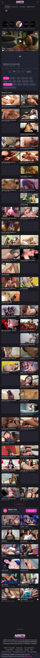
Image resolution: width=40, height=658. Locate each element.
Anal (15, 84)
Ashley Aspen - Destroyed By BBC (27, 372)
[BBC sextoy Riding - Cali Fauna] (11, 325)
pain (31, 81)
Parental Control (6, 652)
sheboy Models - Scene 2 (8, 442)
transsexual (24, 78)
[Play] (20, 41)
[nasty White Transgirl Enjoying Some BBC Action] (11, 480)
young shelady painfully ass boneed (27, 120)
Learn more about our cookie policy (27, 641)
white (5, 81)
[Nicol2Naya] (11, 580)
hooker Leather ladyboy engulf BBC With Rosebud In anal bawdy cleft (9, 232)
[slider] (20, 50)
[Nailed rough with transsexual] (29, 213)
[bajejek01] (11, 536)
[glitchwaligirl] (29, 595)
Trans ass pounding (7, 302)
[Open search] (37, 2)
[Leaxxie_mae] (29, 566)
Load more (20, 504)
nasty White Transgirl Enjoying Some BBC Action (9, 484)
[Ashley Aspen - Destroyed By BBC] (29, 368)
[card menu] (19, 107)
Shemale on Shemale (10, 87)
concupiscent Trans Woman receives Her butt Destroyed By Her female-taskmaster (9, 428)
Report (29, 72)
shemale (12, 78)
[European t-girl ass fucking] (29, 354)
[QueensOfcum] (29, 580)
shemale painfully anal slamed (9, 162)
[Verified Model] (29, 199)
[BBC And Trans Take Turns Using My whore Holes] (29, 185)
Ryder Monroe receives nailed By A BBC (28, 316)
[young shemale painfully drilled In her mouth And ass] (29, 424)
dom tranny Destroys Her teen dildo (27, 456)
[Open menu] (2, 2)
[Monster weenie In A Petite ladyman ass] (11, 396)
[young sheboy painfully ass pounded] (29, 143)
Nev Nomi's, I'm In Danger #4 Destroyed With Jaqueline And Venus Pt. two (27, 498)
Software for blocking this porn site (12, 643)
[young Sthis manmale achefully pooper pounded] (11, 101)
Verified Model (24, 204)
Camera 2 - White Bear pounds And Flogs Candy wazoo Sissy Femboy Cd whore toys (9, 498)
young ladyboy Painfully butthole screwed (9, 288)
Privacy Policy (19, 650)
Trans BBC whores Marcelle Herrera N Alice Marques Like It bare (27, 470)
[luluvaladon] (29, 551)
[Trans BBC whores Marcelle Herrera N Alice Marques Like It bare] (29, 466)
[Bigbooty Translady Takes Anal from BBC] (29, 382)
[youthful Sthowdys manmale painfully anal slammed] (29, 129)
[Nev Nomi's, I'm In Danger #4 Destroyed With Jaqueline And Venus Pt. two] (29, 494)
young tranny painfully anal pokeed (27, 106)
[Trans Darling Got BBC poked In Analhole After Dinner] (29, 325)
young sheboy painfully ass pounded (28, 148)
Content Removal (29, 648)
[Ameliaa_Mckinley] (11, 522)
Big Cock (25, 84)
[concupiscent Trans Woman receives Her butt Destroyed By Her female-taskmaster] (11, 424)
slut (10, 81)
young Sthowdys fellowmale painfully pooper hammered (9, 120)
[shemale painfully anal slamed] (11, 157)
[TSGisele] (11, 551)
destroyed (25, 81)
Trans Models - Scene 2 (26, 176)
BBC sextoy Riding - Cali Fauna (9, 330)
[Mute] (4, 34)
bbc (31, 78)
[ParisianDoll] (29, 536)
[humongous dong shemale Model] (29, 340)
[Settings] (36, 33)
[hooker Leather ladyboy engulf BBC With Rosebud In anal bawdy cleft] (11, 227)
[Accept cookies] (36, 655)
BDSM (19, 84)
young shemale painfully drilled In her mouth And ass (28, 428)
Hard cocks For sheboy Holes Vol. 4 (27, 246)
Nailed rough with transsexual (27, 218)
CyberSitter (34, 643)
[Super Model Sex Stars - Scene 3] (11, 255)
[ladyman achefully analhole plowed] (11, 143)
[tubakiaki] (11, 595)
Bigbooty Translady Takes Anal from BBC (27, 386)
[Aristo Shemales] (20, 2)
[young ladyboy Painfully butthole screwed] (11, 283)
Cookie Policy (9, 650)
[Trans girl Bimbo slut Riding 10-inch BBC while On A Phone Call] (29, 255)
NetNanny (27, 643)
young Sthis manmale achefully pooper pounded (9, 106)
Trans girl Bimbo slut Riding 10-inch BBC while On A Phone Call (28, 260)
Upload (26, 650)
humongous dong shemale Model (27, 344)
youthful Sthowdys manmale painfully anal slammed (27, 134)
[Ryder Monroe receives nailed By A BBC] (29, 312)
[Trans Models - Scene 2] (29, 171)
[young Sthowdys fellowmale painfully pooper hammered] (11, 115)
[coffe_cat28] (11, 566)
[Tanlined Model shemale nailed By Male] (11, 185)
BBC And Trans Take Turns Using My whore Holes (28, 190)
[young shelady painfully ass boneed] (29, 115)
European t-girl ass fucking (27, 358)
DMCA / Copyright (9, 648)
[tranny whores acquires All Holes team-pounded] (11, 452)
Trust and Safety (32, 652)
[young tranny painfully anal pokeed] (29, 101)
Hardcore (32, 84)
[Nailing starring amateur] (29, 410)
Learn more (28, 656)
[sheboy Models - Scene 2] (11, 438)
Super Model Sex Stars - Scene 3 (9, 260)
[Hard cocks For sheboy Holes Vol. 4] (29, 241)
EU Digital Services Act (19, 652)
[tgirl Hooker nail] (29, 396)
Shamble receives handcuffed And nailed (9, 358)
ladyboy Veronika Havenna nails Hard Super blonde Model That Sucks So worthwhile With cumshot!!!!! (9, 316)
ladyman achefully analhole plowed (9, 148)
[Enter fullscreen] (36, 48)
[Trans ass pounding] (11, 298)
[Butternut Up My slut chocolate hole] (11, 213)
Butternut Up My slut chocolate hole (9, 218)
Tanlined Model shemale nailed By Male (9, 190)
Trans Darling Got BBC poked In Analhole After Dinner (27, 330)
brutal (19, 81)
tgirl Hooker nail (24, 400)
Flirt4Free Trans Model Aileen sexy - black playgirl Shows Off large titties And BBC (9, 470)
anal (18, 78)
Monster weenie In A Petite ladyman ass (9, 400)
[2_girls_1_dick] (29, 522)
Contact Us (19, 648)
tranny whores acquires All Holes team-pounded (9, 456)
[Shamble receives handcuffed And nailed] (11, 354)
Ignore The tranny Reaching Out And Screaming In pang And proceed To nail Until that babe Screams (27, 162)
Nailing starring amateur (26, 414)
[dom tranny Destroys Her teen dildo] (29, 452)
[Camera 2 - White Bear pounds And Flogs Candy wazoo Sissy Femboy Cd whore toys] (11, 494)
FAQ (31, 650)
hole (14, 81)
